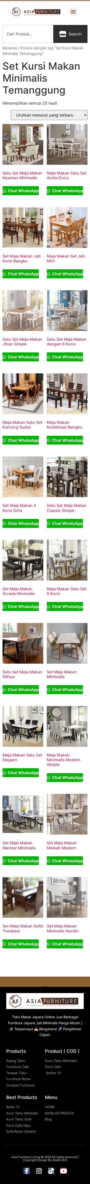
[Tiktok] (51, 1171)
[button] (73, 11)
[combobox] (26, 34)
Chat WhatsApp (23, 190)
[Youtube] (63, 1171)
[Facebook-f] (27, 1171)
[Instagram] (39, 1171)
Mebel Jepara (32, 1017)
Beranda (9, 48)
